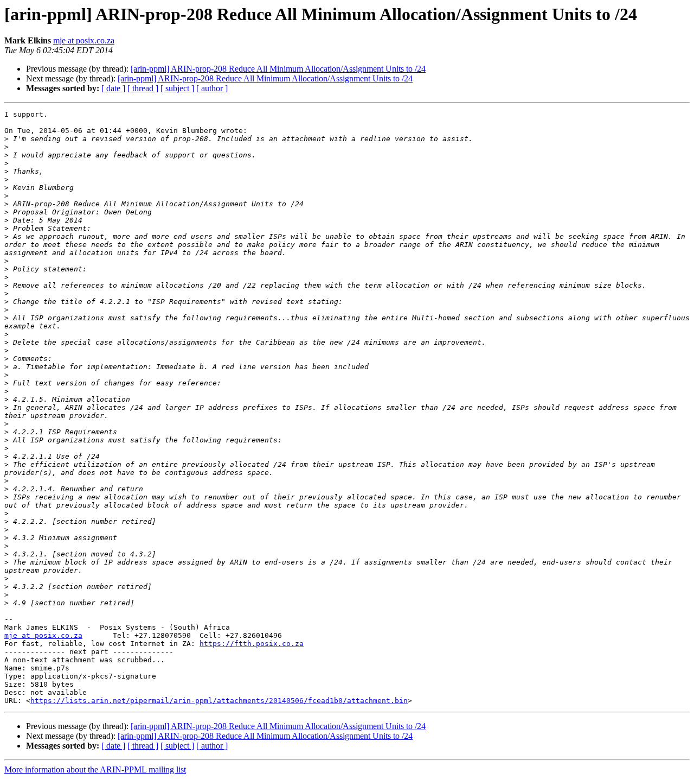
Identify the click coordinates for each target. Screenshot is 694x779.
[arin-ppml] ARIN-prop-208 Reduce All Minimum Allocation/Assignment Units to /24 (278, 68)
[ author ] (212, 88)
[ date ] (113, 88)
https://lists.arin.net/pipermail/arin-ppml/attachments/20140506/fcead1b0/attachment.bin (219, 700)
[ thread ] (142, 88)
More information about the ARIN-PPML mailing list (95, 769)
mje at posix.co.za (83, 40)
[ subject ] (177, 88)
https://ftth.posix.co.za (252, 643)
